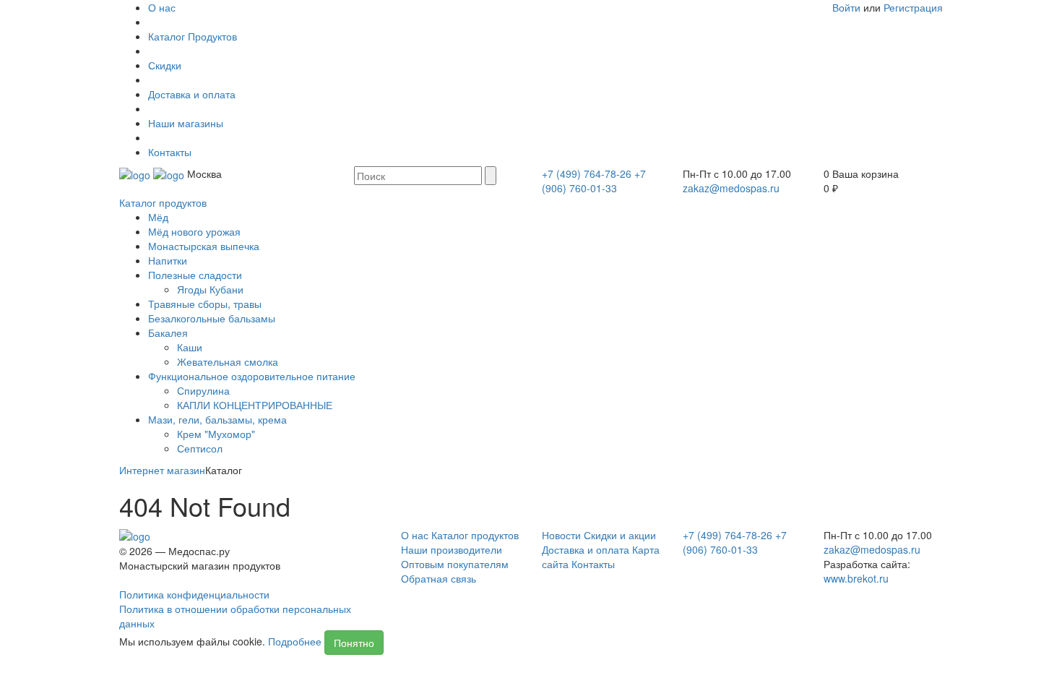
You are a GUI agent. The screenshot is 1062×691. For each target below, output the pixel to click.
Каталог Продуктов (192, 36)
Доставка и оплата (192, 94)
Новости (561, 535)
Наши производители (451, 549)
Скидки (164, 65)
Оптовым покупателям (455, 564)
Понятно (354, 642)
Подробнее (294, 641)
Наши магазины (185, 123)
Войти (846, 7)
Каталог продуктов (163, 202)
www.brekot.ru (856, 578)
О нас (162, 7)
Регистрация (913, 7)
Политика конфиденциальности (194, 594)
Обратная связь (438, 578)
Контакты (169, 152)
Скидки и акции (620, 535)
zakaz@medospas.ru (731, 188)
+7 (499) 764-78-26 (586, 173)
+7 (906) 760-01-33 (594, 180)
